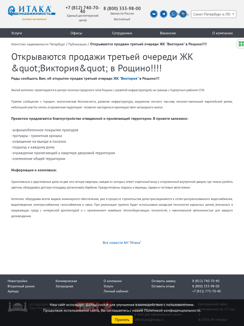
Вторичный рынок (21, 286)
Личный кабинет (116, 291)
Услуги (16, 33)
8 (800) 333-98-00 (122, 8)
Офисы (76, 33)
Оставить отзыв (163, 286)
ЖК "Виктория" (125, 78)
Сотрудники (122, 33)
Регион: (183, 14)
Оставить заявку (164, 281)
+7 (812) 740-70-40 (83, 9)
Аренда (13, 291)
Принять (122, 319)
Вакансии (168, 33)
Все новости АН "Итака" (122, 242)
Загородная (64, 286)
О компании (222, 33)
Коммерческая (66, 281)
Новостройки (17, 281)
